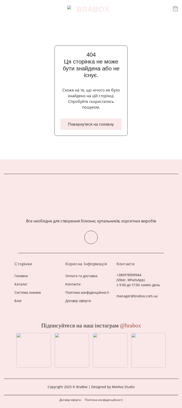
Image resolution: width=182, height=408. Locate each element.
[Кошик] (175, 9)
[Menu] (6, 9)
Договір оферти (70, 400)
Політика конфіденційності (104, 400)
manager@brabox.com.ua (137, 296)
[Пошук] (167, 9)
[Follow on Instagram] (91, 237)
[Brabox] (91, 9)
